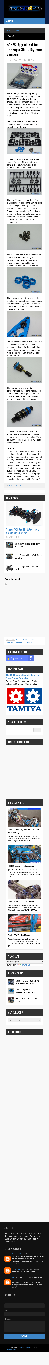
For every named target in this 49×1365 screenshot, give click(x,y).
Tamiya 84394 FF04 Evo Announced (21, 901)
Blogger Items (11, 1349)
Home (9, 30)
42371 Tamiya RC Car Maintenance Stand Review (26, 991)
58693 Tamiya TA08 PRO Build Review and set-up (28, 556)
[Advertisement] (24, 1127)
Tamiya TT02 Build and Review (19, 935)
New (17, 30)
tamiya (20, 485)
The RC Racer (25, 1347)
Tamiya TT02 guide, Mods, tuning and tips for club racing (23, 831)
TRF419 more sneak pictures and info (21, 865)
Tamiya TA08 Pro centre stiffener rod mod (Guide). (27, 545)
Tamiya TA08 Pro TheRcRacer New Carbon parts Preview (22, 531)
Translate (26, 965)
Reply (23, 59)
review (15, 485)
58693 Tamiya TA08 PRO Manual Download (26, 567)
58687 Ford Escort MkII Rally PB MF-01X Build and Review (27, 982)
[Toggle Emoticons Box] (5, 584)
